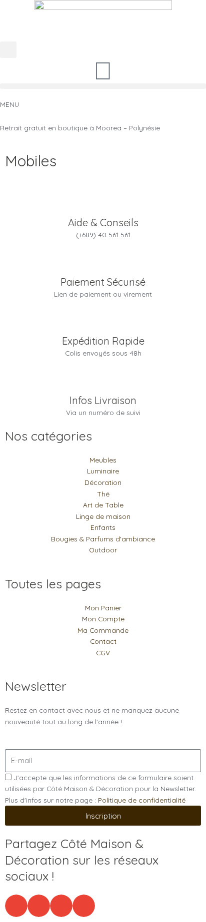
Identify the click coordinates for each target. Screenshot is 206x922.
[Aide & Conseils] (103, 203)
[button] (8, 49)
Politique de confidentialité (142, 800)
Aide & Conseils (103, 222)
